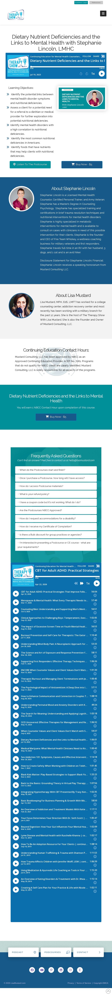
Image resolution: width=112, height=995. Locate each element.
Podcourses (96, 2)
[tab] (56, 469)
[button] (103, 13)
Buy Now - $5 (84, 164)
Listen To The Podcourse (32, 164)
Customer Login (81, 2)
